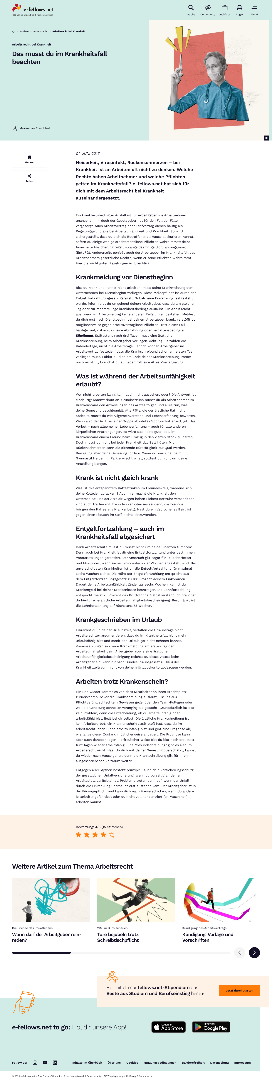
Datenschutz (219, 1062)
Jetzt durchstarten (239, 990)
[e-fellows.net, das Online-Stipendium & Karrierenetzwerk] (32, 10)
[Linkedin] (55, 1063)
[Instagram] (35, 1063)
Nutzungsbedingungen (160, 1062)
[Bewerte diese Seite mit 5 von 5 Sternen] (112, 834)
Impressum (242, 1062)
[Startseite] (13, 31)
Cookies (132, 1062)
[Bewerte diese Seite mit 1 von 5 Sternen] (78, 834)
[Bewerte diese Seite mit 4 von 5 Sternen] (103, 834)
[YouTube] (45, 1063)
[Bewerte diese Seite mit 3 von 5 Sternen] (95, 834)
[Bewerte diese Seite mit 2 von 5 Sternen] (87, 834)
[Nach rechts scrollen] (254, 952)
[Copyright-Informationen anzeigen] (266, 138)
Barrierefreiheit (193, 1062)
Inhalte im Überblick (87, 1062)
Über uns (114, 1062)
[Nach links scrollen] (239, 952)
